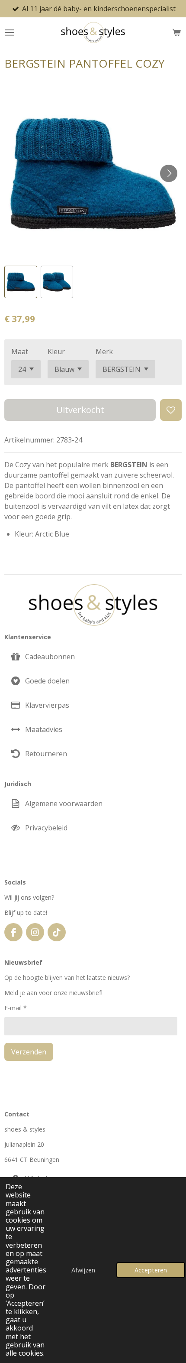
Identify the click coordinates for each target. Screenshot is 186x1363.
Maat (19, 351)
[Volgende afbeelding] (168, 173)
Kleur (56, 351)
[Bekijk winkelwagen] (176, 32)
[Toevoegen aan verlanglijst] (171, 410)
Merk (104, 351)
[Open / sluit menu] (9, 32)
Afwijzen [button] (83, 1270)
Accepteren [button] (151, 1270)
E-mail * (15, 1008)
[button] (20, 282)
